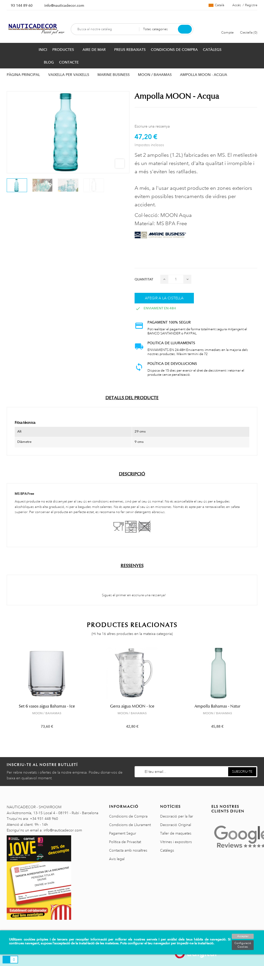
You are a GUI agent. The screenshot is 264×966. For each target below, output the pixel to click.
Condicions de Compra (128, 816)
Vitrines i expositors (176, 841)
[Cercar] (185, 29)
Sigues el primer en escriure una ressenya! (133, 595)
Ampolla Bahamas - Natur (217, 706)
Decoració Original (175, 824)
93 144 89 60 (21, 5)
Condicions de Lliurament (130, 824)
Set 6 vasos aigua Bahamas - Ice (47, 706)
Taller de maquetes (175, 833)
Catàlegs (167, 850)
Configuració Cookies (242, 945)
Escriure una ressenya (152, 126)
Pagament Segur (122, 833)
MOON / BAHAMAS (46, 713)
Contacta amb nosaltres (128, 850)
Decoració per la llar (176, 816)
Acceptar (243, 936)
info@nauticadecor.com (64, 5)
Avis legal (117, 859)
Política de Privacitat (125, 841)
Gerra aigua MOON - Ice (132, 706)
